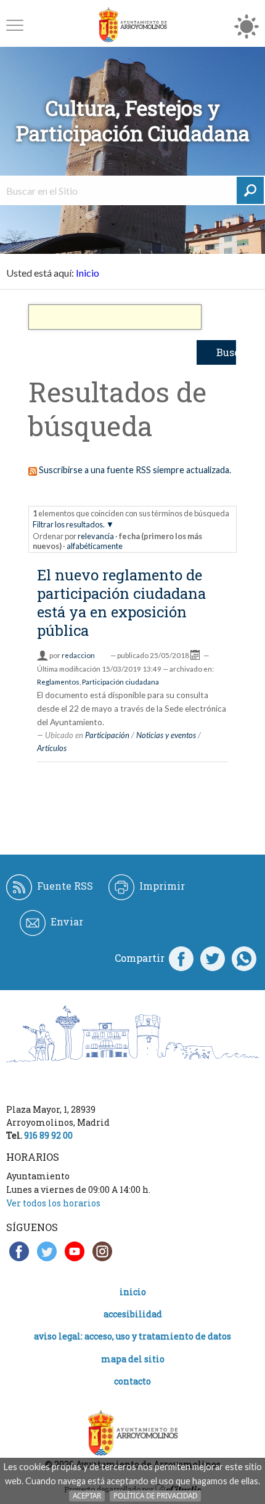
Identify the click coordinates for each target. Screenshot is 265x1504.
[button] (14, 25)
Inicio (87, 272)
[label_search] (250, 190)
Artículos (52, 748)
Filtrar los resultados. (69, 524)
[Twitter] (212, 958)
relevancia (96, 536)
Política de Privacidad (155, 1495)
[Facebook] (181, 958)
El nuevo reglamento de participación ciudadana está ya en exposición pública (121, 602)
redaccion (78, 655)
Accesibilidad (133, 1314)
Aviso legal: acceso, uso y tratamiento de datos (132, 1336)
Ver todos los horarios (53, 1203)
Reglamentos (58, 682)
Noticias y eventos (166, 735)
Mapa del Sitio (133, 1359)
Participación (107, 735)
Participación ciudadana (120, 682)
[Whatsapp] (244, 958)
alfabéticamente (95, 546)
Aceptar (87, 1495)
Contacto (132, 1381)
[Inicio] (132, 25)
